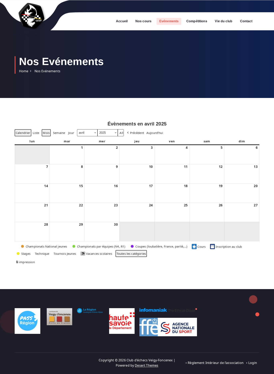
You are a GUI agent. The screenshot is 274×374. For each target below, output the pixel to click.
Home (23, 71)
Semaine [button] (59, 133)
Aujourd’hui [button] (154, 133)
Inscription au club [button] (229, 247)
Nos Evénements (47, 71)
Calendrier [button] (22, 133)
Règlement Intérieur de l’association (216, 363)
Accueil (122, 21)
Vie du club (223, 21)
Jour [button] (71, 133)
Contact (246, 21)
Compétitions (196, 21)
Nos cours (143, 21)
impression (25, 262)
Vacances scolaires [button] (99, 254)
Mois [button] (46, 133)
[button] (135, 132)
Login (252, 363)
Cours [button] (201, 247)
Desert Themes (146, 365)
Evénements (169, 21)
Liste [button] (35, 133)
